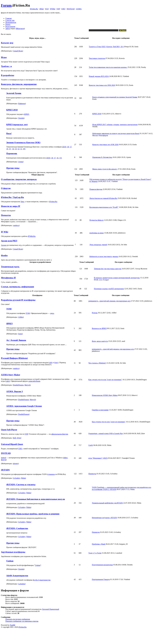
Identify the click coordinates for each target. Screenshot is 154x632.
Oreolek (21, 118)
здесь (52, 313)
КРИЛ (26, 114)
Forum (6, 5)
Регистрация (10, 26)
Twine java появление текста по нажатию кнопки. (108, 67)
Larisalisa (21, 584)
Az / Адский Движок (16, 340)
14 (13, 149)
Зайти (7, 28)
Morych (27, 385)
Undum (9, 561)
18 (68, 147)
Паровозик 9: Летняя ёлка (102, 157)
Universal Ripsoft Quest (12, 444)
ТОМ (8, 309)
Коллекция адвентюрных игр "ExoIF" (103, 207)
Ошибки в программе (100, 410)
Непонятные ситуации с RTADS (104, 518)
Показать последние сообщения (17, 619)
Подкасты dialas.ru (96, 220)
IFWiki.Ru (32, 236)
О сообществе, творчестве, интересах (19, 179)
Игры (4, 57)
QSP (58, 9)
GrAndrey (16, 478)
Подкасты (6, 215)
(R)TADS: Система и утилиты (20, 484)
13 (16, 149)
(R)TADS (5, 470)
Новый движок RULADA (99, 76)
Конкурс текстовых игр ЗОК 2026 (102, 85)
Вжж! (9, 133)
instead (3, 458)
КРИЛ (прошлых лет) (17, 124)
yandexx (16, 225)
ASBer (20, 317)
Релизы (95, 313)
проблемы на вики (96, 233)
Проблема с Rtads (98, 544)
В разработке (7, 75)
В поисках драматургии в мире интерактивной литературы (117, 278)
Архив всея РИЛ (9, 241)
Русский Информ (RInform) (14, 358)
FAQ (47, 9)
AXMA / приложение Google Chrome (24, 406)
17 (71, 147)
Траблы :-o (6, 66)
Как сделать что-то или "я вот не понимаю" (105, 380)
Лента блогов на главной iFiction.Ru (103, 198)
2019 (64, 147)
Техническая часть (10, 266)
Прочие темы (12, 168)
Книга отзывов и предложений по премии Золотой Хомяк (114, 97)
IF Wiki (4, 232)
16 (7, 149)
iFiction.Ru (34, 9)
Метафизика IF (8, 278)
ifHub (41, 9)
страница (51, 474)
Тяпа (22, 202)
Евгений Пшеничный (50, 609)
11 (21, 149)
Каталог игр (7, 43)
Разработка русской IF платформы (18, 300)
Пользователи (10, 22)
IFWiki (52, 9)
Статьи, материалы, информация (17, 286)
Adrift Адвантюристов (17, 575)
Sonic (20, 334)
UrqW (90, 445)
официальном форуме (59, 434)
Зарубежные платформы (13, 552)
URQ (63, 9)
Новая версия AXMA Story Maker (105, 395)
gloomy (15, 463)
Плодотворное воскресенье (102, 565)
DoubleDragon (18, 385)
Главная (8, 18)
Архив (3, 245)
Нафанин (21, 103)
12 (18, 149)
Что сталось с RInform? (97, 363)
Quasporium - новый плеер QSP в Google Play (105, 433)
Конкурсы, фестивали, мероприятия (19, 84)
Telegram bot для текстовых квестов (107, 269)
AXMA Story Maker (10, 375)
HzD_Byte (17, 438)
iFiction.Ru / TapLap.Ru (12, 197)
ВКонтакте (20, 28)
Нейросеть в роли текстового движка (103, 256)
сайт (50, 362)
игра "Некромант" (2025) (98, 458)
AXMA (79, 9)
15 (10, 149)
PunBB (12, 625)
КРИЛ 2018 (12, 110)
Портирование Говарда (101, 579)
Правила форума (95, 189)
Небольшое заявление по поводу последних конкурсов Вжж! (115, 133)
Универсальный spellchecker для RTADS (107, 503)
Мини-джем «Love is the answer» (104, 169)
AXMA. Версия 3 (14, 391)
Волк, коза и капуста (100, 341)
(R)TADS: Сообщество (17, 528)
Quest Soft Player (9, 429)
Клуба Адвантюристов (42, 580)
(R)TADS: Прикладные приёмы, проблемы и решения (32, 514)
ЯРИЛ (9, 323)
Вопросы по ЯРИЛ (99, 328)
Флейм (4, 255)
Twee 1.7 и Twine (94, 553)
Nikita (23, 478)
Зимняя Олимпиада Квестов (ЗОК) (23, 142)
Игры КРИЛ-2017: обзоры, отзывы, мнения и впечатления (114, 124)
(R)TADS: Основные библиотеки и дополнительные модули (35, 499)
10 (24, 149)
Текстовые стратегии (97, 58)
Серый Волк (17, 51)
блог (56, 362)
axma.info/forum (34, 381)
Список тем (9, 20)
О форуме (6, 188)
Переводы (92, 474)
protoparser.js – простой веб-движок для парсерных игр (109, 301)
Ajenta (20, 162)
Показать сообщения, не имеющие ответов (21, 621)
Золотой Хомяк (13, 93)
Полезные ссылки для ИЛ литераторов (109, 289)
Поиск (7, 24)
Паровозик (11, 153)
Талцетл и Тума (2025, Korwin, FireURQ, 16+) (106, 47)
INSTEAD (71, 9)
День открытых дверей (98, 245)
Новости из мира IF (10, 206)
